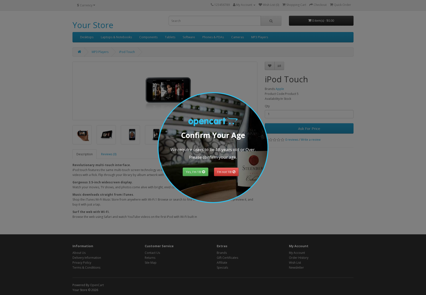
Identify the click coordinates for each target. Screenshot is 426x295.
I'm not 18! (224, 172)
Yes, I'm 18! (194, 172)
